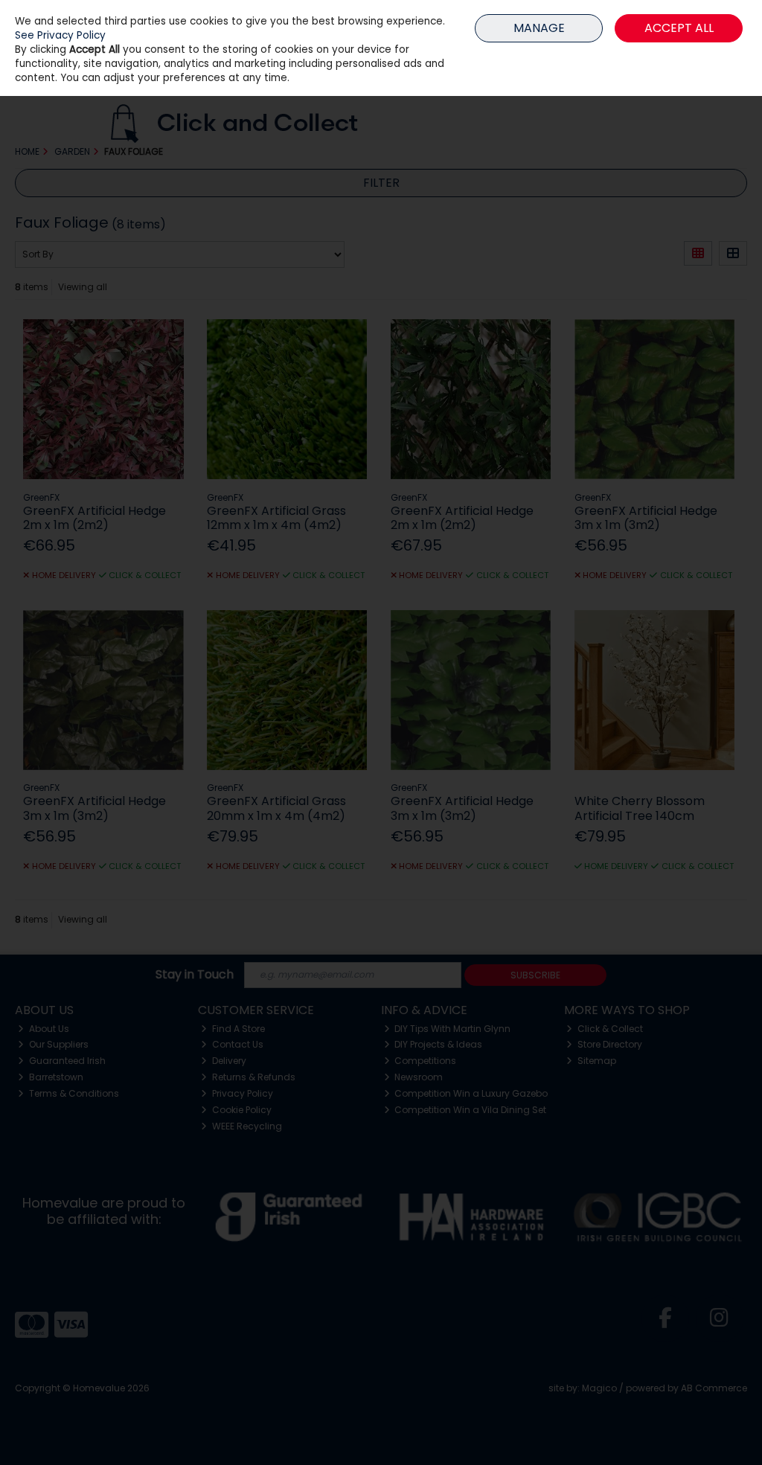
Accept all (679, 27)
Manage (539, 27)
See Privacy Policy (60, 35)
